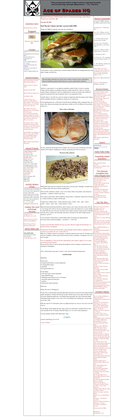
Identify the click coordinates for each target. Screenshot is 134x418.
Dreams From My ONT (29, 90)
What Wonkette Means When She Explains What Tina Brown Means (102, 357)
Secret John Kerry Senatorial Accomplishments (101, 279)
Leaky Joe (96, 82)
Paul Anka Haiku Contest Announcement (100, 180)
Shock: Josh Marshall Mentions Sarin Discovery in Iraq (102, 347)
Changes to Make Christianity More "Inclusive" (101, 276)
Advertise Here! (31, 24)
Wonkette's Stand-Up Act (100, 360)
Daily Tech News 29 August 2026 (102, 95)
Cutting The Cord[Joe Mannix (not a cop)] (30, 215)
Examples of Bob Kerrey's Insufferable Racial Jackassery (101, 252)
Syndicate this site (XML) (100, 408)
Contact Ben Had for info (30, 238)
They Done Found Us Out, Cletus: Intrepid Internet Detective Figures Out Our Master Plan (102, 343)
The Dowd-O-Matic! (99, 390)
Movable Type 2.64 (98, 413)
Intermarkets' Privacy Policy (30, 28)
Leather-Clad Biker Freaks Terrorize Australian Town (100, 350)
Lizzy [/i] (96, 32)
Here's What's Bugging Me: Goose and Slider (100, 366)
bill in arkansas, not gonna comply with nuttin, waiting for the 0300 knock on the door (101, 70)
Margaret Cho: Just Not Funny (101, 302)
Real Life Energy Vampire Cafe (31, 93)
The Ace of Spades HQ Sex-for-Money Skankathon (101, 296)
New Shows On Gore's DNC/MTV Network (99, 209)
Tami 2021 (26, 174)
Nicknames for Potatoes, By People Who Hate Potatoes (102, 212)
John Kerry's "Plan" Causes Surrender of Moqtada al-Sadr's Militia (101, 315)
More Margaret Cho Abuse (100, 304)
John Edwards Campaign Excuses (102, 282)
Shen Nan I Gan (98, 43)
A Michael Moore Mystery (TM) (102, 389)
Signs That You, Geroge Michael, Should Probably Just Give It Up (102, 223)
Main (61, 17)
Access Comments (45, 322)
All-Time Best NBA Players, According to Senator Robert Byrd (101, 242)
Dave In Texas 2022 (29, 168)
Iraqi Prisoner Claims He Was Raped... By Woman (101, 307)
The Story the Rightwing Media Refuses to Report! (101, 380)
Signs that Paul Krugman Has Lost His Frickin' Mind (101, 238)
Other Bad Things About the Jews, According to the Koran (101, 246)
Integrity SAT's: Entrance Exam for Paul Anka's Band (101, 183)
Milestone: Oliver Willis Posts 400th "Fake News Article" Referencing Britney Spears (101, 327)
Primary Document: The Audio (101, 178)
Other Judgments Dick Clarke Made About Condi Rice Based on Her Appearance (101, 260)
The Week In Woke (28, 96)
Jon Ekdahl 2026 (28, 152)
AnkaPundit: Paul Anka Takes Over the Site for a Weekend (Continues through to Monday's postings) (102, 192)
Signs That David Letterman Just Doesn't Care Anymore (102, 249)
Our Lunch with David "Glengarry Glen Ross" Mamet (101, 383)
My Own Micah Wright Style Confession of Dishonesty (101, 369)
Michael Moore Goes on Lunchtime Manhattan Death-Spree (101, 322)
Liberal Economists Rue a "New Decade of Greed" (101, 331)
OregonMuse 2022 (28, 171)
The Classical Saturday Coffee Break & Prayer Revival (31, 81)
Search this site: (97, 145)
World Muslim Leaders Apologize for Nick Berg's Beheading (102, 318)
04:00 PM (56, 319)
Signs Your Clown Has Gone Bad (102, 221)
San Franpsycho (98, 27)
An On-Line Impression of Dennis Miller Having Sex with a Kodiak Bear (102, 376)
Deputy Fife (97, 78)
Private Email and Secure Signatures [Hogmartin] (30, 224)
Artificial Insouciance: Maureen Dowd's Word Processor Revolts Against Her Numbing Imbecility (102, 335)
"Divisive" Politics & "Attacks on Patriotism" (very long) (102, 402)
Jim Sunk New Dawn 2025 (30, 156)
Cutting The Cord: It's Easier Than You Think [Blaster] (30, 220)
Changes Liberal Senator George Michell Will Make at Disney (102, 285)
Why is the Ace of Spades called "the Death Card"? (101, 166)
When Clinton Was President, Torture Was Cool (101, 353)
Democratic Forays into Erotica (101, 206)
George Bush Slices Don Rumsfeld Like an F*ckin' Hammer (100, 197)
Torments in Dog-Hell (99, 288)
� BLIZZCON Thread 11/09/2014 (50, 17)
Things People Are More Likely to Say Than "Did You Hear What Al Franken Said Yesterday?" (102, 235)
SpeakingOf (97, 21)
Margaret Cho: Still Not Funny (101, 305)
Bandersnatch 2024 (28, 159)
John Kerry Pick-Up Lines (100, 283)
